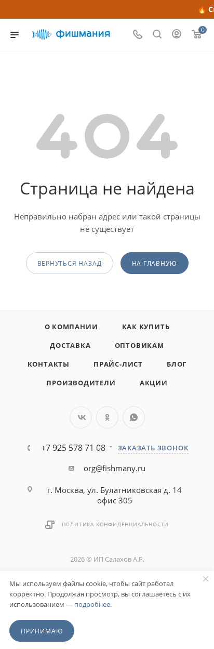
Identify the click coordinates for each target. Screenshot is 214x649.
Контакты (49, 364)
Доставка (70, 345)
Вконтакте (81, 417)
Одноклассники (107, 417)
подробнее (92, 604)
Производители (80, 382)
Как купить (146, 326)
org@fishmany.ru (114, 468)
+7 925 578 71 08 (73, 448)
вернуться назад (69, 263)
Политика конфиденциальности (115, 524)
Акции (154, 382)
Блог (176, 364)
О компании (71, 326)
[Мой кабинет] (176, 35)
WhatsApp (134, 417)
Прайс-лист (118, 364)
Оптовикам (139, 345)
